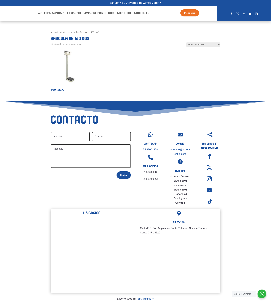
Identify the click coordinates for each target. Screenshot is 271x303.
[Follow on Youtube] (250, 13)
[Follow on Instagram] (256, 13)
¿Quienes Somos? (51, 13)
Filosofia (74, 13)
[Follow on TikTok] (243, 13)
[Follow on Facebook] (231, 13)
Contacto (141, 13)
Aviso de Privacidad (99, 13)
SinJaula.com (146, 298)
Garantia (124, 13)
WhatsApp (150, 143)
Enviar (123, 175)
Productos (189, 13)
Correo (180, 143)
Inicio (53, 32)
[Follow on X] (237, 13)
